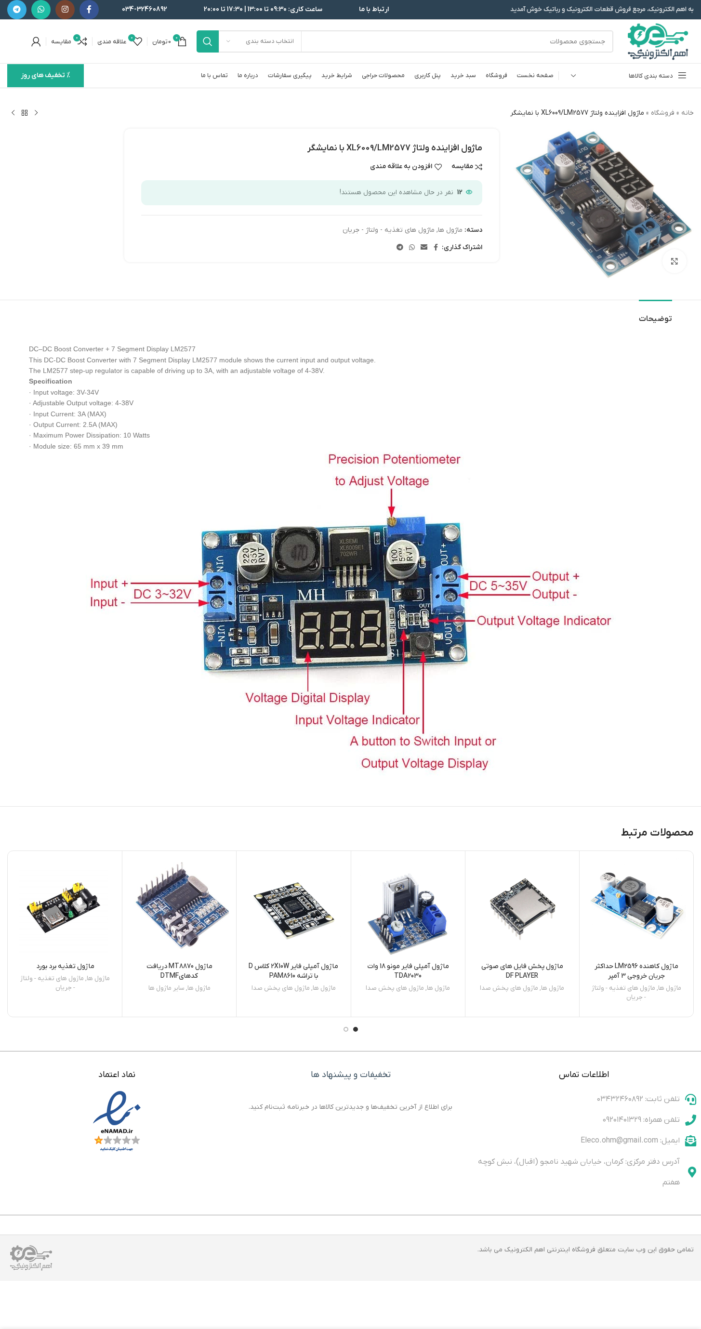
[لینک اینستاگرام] (65, 9)
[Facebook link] (89, 9)
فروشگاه (663, 113)
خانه (687, 113)
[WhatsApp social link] (41, 9)
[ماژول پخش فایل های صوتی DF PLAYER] (522, 907)
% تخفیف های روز (45, 75)
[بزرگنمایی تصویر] (674, 261)
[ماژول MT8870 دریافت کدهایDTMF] (179, 907)
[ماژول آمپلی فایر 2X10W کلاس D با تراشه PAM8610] (293, 907)
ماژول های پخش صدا (509, 988)
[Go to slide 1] (355, 1029)
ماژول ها (450, 230)
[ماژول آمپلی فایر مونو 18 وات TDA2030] (408, 907)
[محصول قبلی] (36, 113)
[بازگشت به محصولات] (24, 113)
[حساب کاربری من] (36, 41)
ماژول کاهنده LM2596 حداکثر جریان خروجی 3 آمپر (636, 971)
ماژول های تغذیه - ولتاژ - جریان (389, 230)
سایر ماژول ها (166, 988)
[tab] (655, 314)
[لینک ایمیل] (424, 248)
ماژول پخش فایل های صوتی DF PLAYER (522, 971)
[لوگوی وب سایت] (658, 41)
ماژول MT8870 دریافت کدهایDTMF (179, 971)
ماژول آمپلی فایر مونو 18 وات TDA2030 (408, 971)
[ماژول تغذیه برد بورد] (65, 907)
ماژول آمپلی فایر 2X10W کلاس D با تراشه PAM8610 (293, 971)
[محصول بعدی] (13, 113)
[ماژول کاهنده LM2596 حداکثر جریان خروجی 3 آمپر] (636, 907)
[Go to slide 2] (346, 1029)
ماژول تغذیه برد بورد (65, 966)
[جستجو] (208, 41)
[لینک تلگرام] (16, 9)
